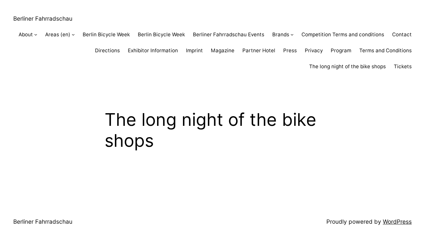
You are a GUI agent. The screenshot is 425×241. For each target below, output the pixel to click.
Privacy (314, 50)
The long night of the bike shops (347, 66)
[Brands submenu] (292, 34)
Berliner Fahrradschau (42, 18)
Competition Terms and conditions (342, 34)
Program (341, 50)
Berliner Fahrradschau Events (228, 34)
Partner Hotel (258, 50)
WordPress (397, 221)
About (26, 34)
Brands (280, 34)
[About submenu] (35, 34)
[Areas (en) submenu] (73, 34)
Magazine (222, 50)
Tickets (403, 66)
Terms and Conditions (385, 50)
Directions (107, 50)
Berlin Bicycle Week (106, 34)
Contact (402, 34)
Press (290, 50)
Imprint (194, 50)
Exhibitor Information (153, 50)
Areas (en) (57, 34)
